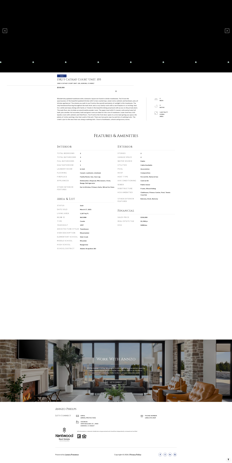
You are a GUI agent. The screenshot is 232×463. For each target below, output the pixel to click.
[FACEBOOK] (160, 454)
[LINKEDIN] (170, 454)
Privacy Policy (135, 455)
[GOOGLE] (175, 454)
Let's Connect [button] (116, 382)
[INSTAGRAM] (165, 454)
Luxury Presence (72, 455)
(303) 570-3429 (150, 417)
